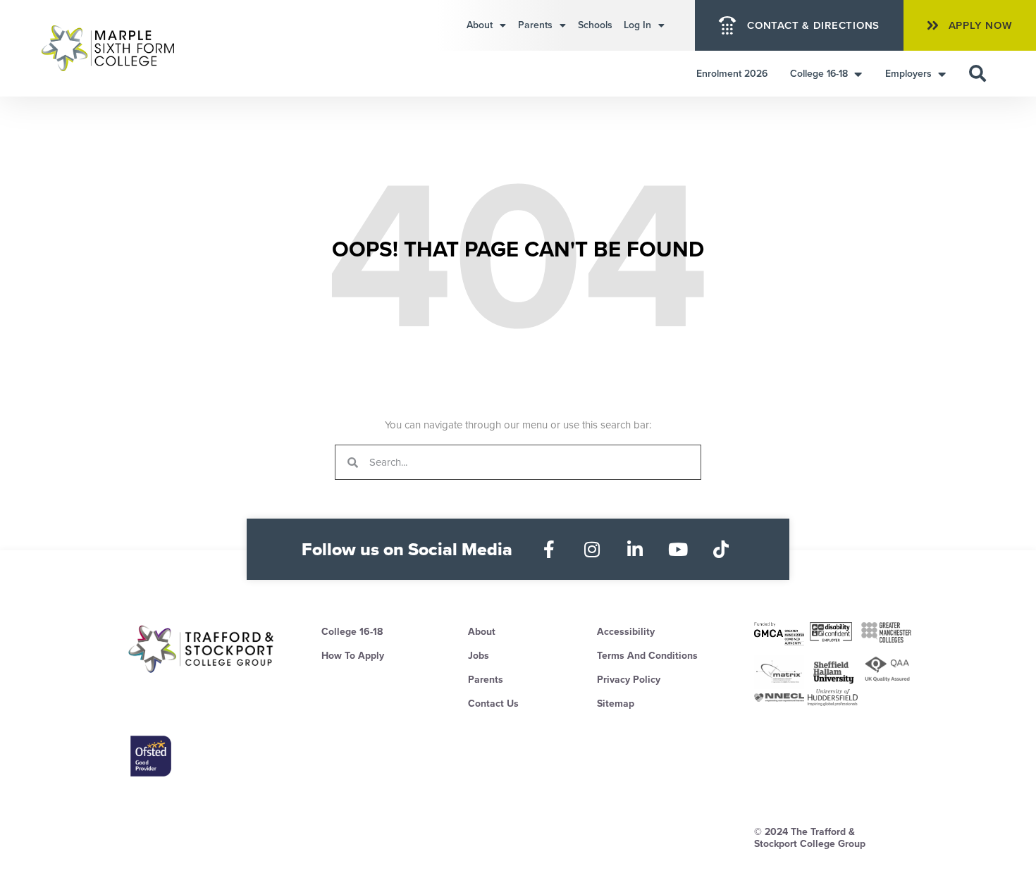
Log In (637, 25)
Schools (595, 25)
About (480, 25)
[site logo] (201, 649)
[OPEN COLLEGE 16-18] (858, 73)
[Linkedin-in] (635, 549)
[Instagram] (592, 549)
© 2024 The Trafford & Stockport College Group (809, 837)
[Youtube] (678, 549)
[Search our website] (977, 73)
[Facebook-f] (549, 549)
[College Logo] (124, 48)
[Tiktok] (721, 549)
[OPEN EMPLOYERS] (941, 73)
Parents (535, 25)
